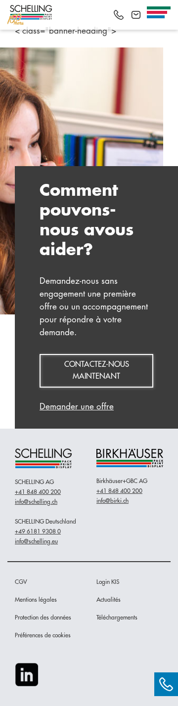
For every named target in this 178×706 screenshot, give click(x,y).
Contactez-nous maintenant (96, 370)
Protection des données (43, 617)
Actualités (108, 600)
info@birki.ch (112, 501)
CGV (21, 582)
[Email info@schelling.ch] (136, 15)
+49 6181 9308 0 (38, 531)
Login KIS (107, 582)
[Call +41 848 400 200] (119, 15)
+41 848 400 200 (38, 492)
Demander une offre (77, 406)
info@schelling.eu (36, 541)
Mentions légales (36, 600)
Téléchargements (116, 617)
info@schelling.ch (36, 502)
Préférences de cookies (43, 635)
